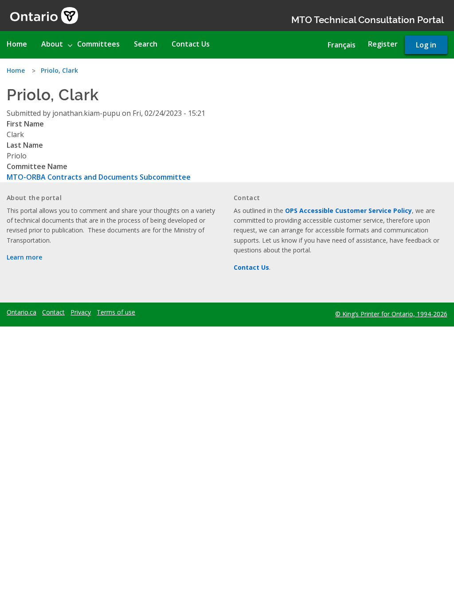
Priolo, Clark (59, 70)
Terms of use (116, 312)
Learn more (24, 257)
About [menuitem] (52, 44)
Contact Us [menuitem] (191, 44)
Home (16, 70)
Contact (53, 312)
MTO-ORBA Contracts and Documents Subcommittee (99, 177)
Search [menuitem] (145, 44)
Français (342, 45)
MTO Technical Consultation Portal (367, 18)
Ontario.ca (21, 312)
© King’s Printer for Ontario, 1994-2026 (391, 314)
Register (383, 44)
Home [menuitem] (17, 44)
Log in (426, 45)
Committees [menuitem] (98, 44)
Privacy (80, 312)
